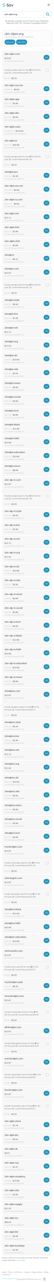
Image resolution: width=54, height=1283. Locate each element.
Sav (8, 5)
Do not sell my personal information (9, 1278)
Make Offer (21, 42)
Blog (46, 1272)
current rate (20, 1260)
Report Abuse (37, 1272)
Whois (10, 1272)
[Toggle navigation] (48, 5)
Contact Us (6, 1275)
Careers (27, 1272)
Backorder (10, 42)
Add (46, 57)
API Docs (18, 1272)
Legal (4, 1272)
